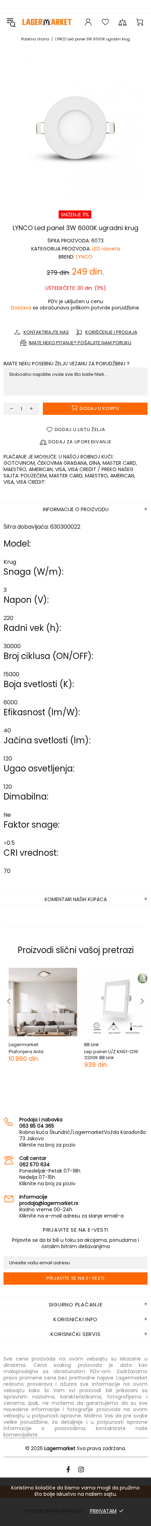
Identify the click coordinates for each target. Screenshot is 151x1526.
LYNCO (84, 257)
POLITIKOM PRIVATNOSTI (54, 1510)
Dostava (21, 308)
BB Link (86, 1045)
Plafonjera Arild (21, 1052)
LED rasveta (106, 249)
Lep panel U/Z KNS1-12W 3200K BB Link (106, 1055)
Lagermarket (47, 22)
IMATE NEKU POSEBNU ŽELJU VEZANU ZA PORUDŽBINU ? (67, 363)
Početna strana (35, 39)
